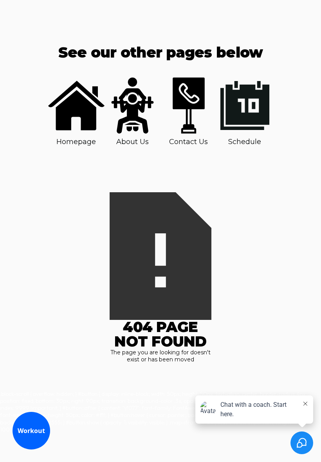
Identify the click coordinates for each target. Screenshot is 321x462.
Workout (31, 430)
